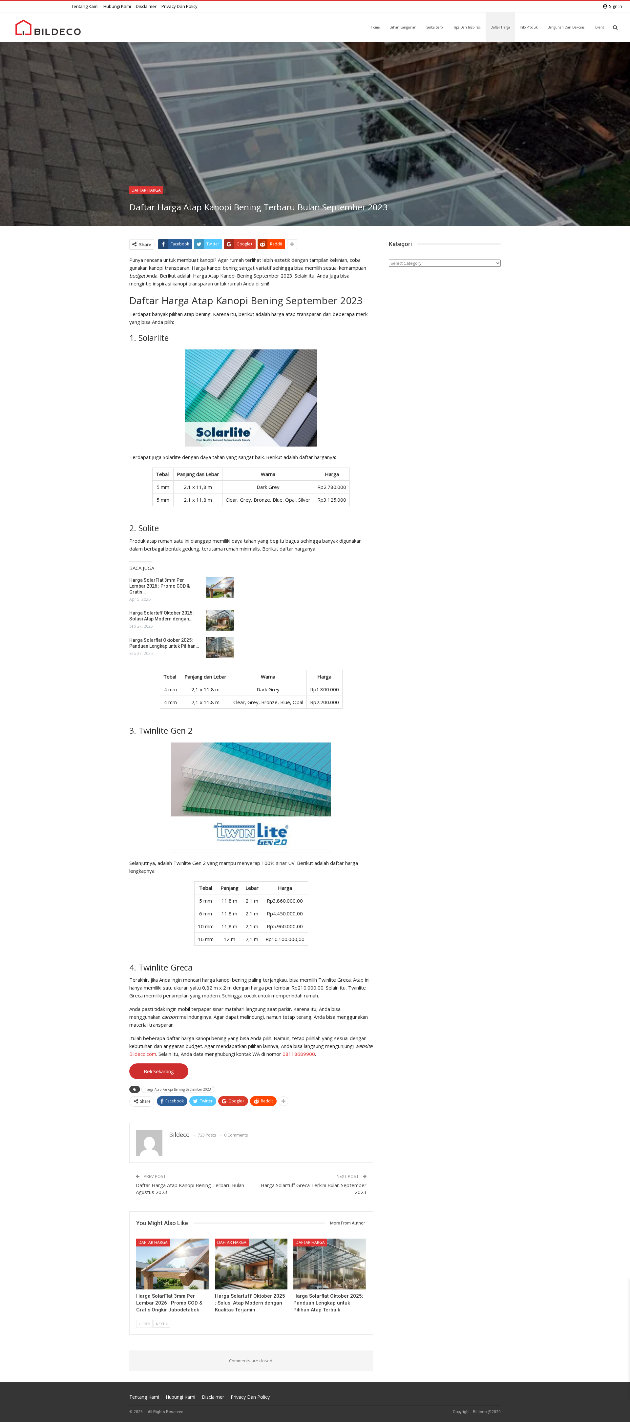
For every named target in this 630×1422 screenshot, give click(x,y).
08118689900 (299, 1054)
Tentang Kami (84, 6)
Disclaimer (146, 6)
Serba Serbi (435, 27)
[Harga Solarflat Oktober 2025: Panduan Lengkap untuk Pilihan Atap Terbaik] (220, 647)
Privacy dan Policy (179, 6)
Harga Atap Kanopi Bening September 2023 (178, 1089)
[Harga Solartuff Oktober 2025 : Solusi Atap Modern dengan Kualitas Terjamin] (220, 620)
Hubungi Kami (117, 6)
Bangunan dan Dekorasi (566, 27)
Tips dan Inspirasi (467, 27)
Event (599, 27)
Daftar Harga (500, 27)
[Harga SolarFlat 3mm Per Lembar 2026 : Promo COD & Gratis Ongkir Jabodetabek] (220, 587)
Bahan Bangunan (402, 27)
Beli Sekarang (159, 1071)
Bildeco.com (142, 1054)
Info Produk (529, 27)
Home (375, 27)
